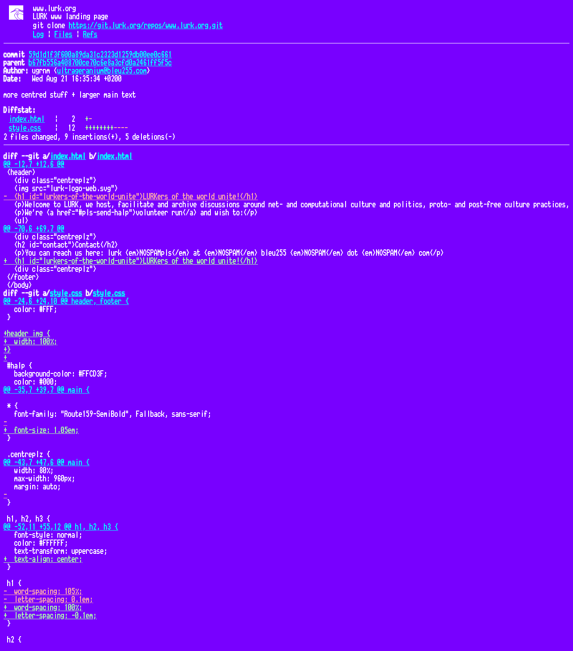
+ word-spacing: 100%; (43, 607)
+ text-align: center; (43, 559)
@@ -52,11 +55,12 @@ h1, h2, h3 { (61, 527)
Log (38, 34)
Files (64, 34)
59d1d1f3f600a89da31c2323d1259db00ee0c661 (100, 54)
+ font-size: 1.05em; (41, 430)
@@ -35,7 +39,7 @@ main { (47, 390)
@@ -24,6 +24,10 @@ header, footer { (66, 301)
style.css (25, 128)
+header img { (27, 333)
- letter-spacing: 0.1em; (48, 599)
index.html (27, 119)
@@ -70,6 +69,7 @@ (34, 228)
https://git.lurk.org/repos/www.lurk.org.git (146, 25)
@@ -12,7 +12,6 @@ (34, 164)
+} (7, 349)
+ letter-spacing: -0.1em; (50, 615)
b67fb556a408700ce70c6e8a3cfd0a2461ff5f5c (100, 62)
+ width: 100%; (30, 341)
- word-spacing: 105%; (43, 591)
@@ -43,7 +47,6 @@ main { (47, 462)
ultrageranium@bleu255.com (102, 70)
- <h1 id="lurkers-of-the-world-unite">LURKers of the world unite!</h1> (131, 196)
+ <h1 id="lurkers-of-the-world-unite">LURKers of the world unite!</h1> (131, 261)
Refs (90, 34)
